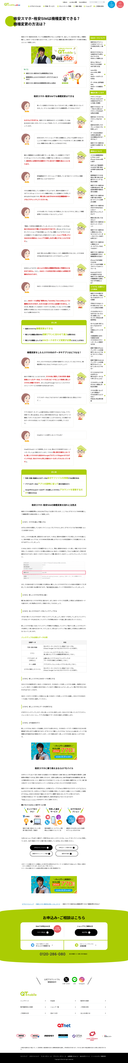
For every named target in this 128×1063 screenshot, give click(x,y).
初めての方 (54, 1013)
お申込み (120, 6)
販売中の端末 (85, 1001)
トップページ (24, 1001)
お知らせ (65, 2)
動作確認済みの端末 (26, 1007)
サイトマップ (23, 1056)
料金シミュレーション (29, 800)
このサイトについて (34, 1056)
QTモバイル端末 (71, 731)
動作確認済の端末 (52, 587)
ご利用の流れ (85, 1007)
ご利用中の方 (111, 5)
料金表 (53, 1001)
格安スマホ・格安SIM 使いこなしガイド (48, 904)
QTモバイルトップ (28, 904)
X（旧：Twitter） (66, 983)
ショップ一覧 (55, 1007)
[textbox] (96, 2)
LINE (74, 983)
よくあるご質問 (73, 2)
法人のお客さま (83, 2)
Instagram (82, 983)
